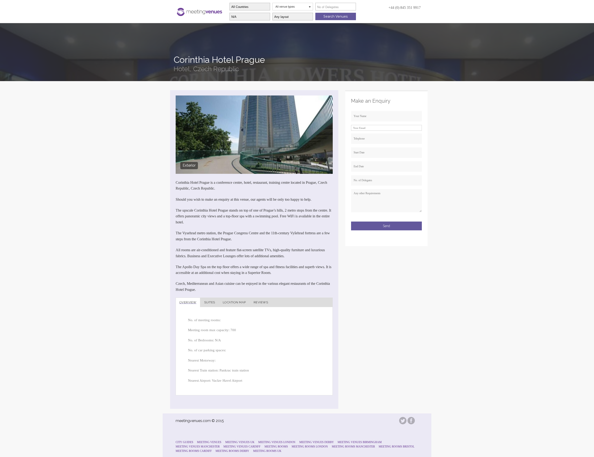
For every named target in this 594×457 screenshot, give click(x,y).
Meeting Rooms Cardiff (194, 451)
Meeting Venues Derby (316, 442)
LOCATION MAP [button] (234, 302)
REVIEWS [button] (261, 302)
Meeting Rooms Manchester (353, 446)
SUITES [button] (209, 302)
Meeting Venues (209, 442)
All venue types (285, 6)
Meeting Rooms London (310, 446)
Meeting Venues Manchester (198, 446)
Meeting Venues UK (240, 442)
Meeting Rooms (276, 446)
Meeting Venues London (276, 442)
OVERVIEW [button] (188, 302)
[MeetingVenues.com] (199, 11)
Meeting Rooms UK (267, 451)
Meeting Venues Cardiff (242, 446)
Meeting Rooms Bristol (396, 446)
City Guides (184, 442)
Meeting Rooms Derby (232, 451)
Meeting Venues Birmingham (360, 442)
